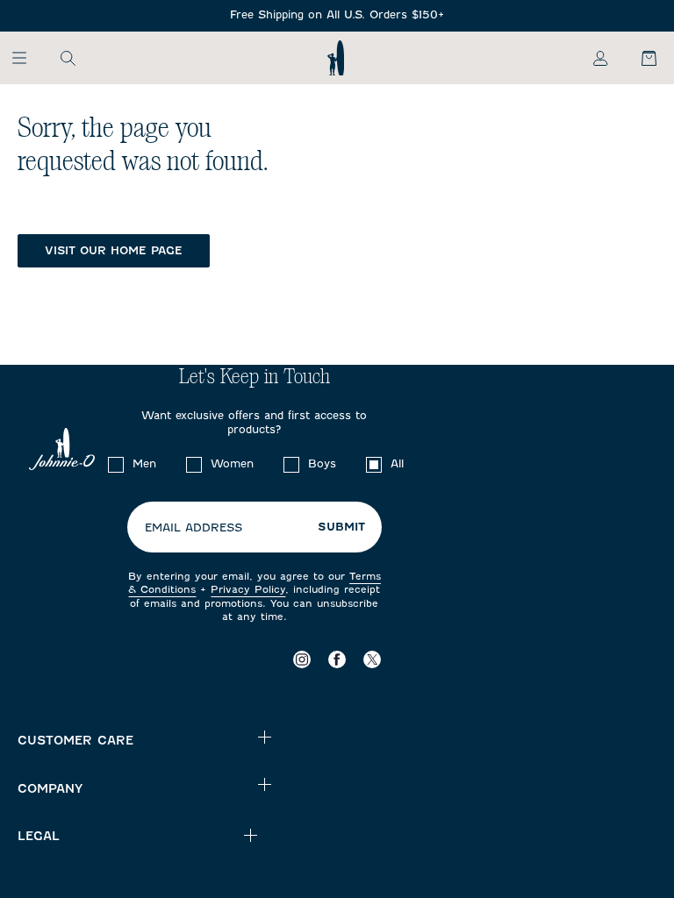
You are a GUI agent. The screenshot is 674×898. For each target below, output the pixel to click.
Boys (322, 463)
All (397, 463)
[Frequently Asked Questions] (337, 15)
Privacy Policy (248, 589)
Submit (341, 527)
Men (144, 463)
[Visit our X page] (372, 659)
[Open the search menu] (67, 57)
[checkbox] (116, 465)
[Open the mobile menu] (27, 57)
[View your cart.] (638, 57)
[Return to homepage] (335, 57)
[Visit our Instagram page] (302, 659)
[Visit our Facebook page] (337, 659)
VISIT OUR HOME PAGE (114, 250)
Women (232, 463)
